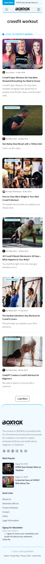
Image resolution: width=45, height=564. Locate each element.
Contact (5, 512)
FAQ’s (5, 516)
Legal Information (10, 520)
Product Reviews (10, 507)
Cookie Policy (36, 555)
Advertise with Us (10, 503)
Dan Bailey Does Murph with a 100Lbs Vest (22, 143)
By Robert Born (11, 139)
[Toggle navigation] (6, 9)
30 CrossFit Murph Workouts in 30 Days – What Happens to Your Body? (21, 257)
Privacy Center (26, 555)
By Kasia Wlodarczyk (13, 191)
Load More (22, 398)
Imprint (6, 555)
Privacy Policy (15, 555)
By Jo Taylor (10, 72)
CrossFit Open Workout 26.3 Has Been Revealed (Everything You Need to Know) (21, 79)
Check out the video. (11, 148)
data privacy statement (22, 536)
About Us (6, 499)
